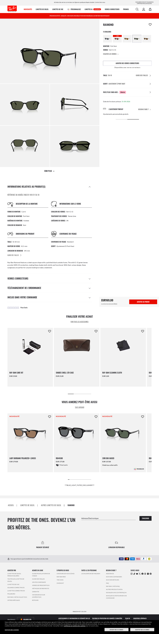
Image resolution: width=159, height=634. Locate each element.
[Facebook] (142, 574)
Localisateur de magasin (90, 573)
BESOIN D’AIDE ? (143, 109)
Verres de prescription (40, 585)
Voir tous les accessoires (79, 321)
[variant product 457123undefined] (107, 38)
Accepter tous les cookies (142, 630)
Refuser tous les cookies (116, 630)
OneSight (60, 583)
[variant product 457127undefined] (136, 38)
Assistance (110, 573)
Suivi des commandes (114, 577)
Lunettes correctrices (16, 591)
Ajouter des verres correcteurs (127, 63)
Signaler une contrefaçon (116, 592)
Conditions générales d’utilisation (140, 619)
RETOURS (35, 600)
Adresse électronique (89, 518)
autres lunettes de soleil (51, 505)
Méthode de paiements (40, 588)
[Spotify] (148, 574)
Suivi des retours (112, 580)
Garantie (35, 591)
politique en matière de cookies (74, 626)
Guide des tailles (38, 579)
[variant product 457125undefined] (127, 38)
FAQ (107, 583)
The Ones (60, 580)
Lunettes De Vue (13, 584)
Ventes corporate (39, 582)
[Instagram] (131, 574)
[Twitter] (140, 574)
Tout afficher (79, 407)
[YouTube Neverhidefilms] (137, 574)
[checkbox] (150, 24)
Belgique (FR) (27, 619)
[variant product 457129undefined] (146, 38)
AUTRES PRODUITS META (114, 589)
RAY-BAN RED (61, 577)
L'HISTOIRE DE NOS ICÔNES (65, 573)
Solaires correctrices (15, 587)
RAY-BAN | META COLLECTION (17, 597)
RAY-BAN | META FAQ (113, 586)
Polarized (11, 594)
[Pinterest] (151, 574)
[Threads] (145, 574)
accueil (11, 505)
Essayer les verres (110, 54)
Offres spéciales (13, 600)
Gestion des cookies (12, 630)
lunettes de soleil (27, 505)
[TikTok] (134, 574)
